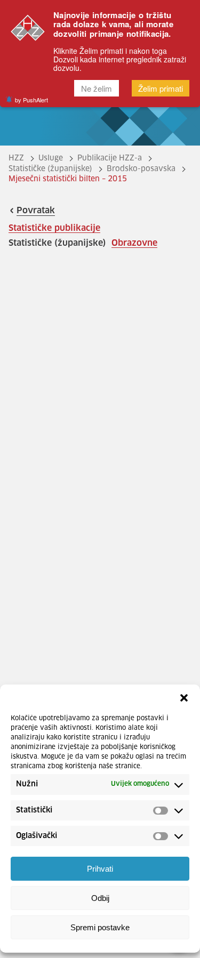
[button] (184, 698)
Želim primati (160, 88)
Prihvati (100, 868)
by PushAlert (31, 99)
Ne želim (96, 88)
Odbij (100, 898)
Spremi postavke (100, 927)
